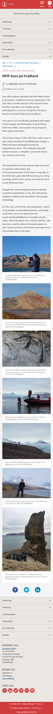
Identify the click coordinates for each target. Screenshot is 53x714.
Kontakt (5, 56)
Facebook (15, 590)
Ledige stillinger (28, 704)
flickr (27, 690)
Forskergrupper (9, 35)
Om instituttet (8, 49)
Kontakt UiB (15, 704)
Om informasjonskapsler (20, 708)
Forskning (6, 28)
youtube (10, 690)
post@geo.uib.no (9, 648)
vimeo (21, 690)
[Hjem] (4, 4)
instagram (33, 690)
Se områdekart (8, 678)
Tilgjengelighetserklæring (26, 712)
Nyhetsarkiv (7, 66)
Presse (39, 704)
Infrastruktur (7, 42)
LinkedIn (38, 590)
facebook (5, 690)
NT (10, 62)
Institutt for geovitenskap (27, 13)
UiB (3, 62)
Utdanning (6, 21)
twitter (16, 690)
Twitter (26, 590)
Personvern (36, 708)
